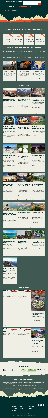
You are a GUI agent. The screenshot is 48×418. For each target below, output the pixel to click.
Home (4, 405)
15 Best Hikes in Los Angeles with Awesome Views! (38, 213)
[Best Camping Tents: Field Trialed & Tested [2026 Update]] (38, 238)
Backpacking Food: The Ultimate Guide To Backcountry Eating (9, 214)
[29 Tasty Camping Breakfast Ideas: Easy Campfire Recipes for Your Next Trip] (38, 337)
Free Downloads (14, 408)
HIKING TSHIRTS (7, 41)
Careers (21, 408)
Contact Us (14, 410)
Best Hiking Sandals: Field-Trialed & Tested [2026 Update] (38, 99)
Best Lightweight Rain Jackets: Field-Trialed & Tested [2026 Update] (24, 100)
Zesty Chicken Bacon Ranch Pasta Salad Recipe (23, 329)
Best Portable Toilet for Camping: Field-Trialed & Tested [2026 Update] (23, 156)
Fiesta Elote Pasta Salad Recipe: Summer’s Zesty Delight (8, 330)
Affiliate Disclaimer (32, 405)
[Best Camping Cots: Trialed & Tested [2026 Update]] (38, 152)
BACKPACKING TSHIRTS (29, 41)
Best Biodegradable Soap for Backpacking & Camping (38, 185)
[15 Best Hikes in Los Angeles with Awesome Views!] (38, 209)
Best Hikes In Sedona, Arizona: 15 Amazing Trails (24, 213)
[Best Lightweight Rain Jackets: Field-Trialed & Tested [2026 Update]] (24, 96)
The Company (22, 405)
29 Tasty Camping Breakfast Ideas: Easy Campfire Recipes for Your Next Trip (38, 342)
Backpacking (38, 78)
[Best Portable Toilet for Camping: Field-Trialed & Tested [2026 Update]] (24, 152)
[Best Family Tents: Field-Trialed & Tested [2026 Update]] (10, 181)
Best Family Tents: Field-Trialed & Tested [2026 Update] (9, 185)
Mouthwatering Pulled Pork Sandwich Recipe (23, 291)
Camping (24, 78)
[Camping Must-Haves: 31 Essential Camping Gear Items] (38, 124)
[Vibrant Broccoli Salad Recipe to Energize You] (38, 310)
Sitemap (30, 408)
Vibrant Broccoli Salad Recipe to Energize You (38, 313)
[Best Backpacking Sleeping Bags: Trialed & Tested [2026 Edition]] (10, 96)
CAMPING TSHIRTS (18, 41)
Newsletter (14, 406)
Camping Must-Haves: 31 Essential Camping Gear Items (38, 127)
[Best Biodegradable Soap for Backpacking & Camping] (38, 181)
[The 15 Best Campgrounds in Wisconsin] (10, 238)
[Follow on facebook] (38, 405)
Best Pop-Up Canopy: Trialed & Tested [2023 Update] (9, 156)
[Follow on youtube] (43, 405)
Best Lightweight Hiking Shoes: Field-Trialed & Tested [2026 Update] (9, 270)
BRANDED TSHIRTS (39, 41)
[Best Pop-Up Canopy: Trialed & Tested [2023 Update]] (10, 152)
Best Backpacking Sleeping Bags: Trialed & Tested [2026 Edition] (9, 100)
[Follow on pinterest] (42, 405)
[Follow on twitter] (40, 405)
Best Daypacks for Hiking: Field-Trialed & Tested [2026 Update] (23, 242)
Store (13, 405)
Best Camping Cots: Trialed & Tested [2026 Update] (38, 156)
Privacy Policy (31, 406)
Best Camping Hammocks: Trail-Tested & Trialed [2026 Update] (23, 128)
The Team (21, 406)
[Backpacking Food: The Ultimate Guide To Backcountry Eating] (10, 210)
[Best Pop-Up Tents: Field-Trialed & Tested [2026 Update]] (10, 124)
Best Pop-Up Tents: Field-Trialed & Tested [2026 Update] (9, 127)
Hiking (9, 78)
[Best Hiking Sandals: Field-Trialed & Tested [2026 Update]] (38, 96)
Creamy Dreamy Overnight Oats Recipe (9, 291)
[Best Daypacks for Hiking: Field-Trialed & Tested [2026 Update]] (24, 238)
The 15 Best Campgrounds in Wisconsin (9, 241)
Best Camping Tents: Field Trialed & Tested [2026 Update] (38, 241)
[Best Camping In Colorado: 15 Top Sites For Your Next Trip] (24, 181)
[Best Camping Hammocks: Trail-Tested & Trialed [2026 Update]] (24, 124)
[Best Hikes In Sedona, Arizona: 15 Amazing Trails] (24, 209)
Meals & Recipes (14, 291)
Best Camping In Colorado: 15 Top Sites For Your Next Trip (24, 185)
